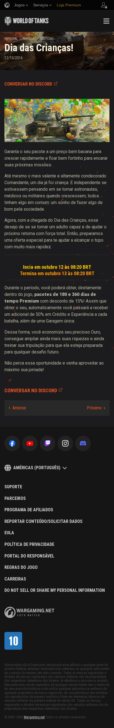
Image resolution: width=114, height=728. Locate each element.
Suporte (13, 486)
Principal (11, 39)
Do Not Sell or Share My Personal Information (54, 590)
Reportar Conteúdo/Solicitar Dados (43, 521)
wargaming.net (29, 612)
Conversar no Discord (28, 84)
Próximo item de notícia (96, 408)
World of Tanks (26, 21)
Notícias (29, 39)
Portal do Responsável (29, 556)
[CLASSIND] (13, 641)
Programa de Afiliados (28, 509)
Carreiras (15, 579)
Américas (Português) (36, 467)
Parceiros (15, 498)
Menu (106, 21)
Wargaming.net (34, 717)
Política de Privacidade (29, 544)
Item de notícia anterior (17, 408)
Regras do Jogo (21, 567)
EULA (9, 532)
